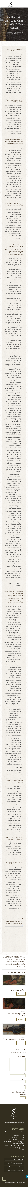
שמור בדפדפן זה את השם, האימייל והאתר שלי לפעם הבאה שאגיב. (18, 1092)
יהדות (23, 1139)
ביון (12, 1133)
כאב (11, 1139)
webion (11, 1182)
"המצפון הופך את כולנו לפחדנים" (17, 1015)
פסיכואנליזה (18, 1145)
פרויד (10, 1145)
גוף (5, 1133)
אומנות (9, 1132)
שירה (23, 1149)
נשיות (5, 1141)
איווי (6, 1132)
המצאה (12, 1135)
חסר (7, 1137)
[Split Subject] (10, 2)
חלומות (9, 1137)
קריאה (18, 1147)
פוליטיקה (18, 1143)
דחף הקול (21, 1135)
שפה (19, 1150)
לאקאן (22, 1142)
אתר (24, 1085)
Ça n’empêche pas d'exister (14, 1039)
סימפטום (22, 1143)
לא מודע (8, 1139)
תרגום (16, 1149)
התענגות (21, 1137)
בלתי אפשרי (9, 1133)
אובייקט (19, 1132)
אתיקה (14, 1133)
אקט (17, 1133)
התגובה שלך (22, 1056)
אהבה (22, 1132)
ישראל (14, 1139)
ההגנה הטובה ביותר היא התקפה (15, 1170)
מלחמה (13, 1141)
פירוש (14, 1143)
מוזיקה (17, 1141)
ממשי (9, 1142)
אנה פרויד (20, 1133)
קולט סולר (22, 1147)
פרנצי (6, 1145)
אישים (23, 1133)
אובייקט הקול (14, 1132)
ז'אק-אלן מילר (14, 1137)
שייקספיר (8, 1147)
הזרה (15, 1135)
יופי (20, 1139)
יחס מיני (18, 1139)
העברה (9, 1135)
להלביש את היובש (18, 990)
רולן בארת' (12, 1147)
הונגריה (17, 1135)
